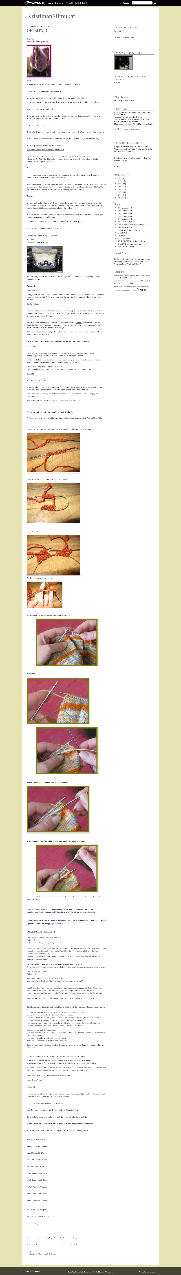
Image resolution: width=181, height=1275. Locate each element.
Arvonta (116, 275)
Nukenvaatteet (125, 284)
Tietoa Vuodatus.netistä (75, 1272)
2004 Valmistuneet (125, 211)
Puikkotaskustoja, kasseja (145, 284)
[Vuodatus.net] (33, 1271)
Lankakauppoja (129, 281)
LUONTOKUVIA (119, 281)
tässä (40, 912)
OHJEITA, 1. (37, 30)
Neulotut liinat (118, 284)
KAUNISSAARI (125, 278)
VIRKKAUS (133, 290)
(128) (122, 192)
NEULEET (146, 280)
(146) (122, 181)
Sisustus (134, 286)
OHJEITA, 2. (122, 236)
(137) (122, 187)
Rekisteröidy (82, 3)
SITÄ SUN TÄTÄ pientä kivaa (129, 244)
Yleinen (142, 289)
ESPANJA (121, 275)
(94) (121, 178)
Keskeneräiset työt (125, 227)
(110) (122, 189)
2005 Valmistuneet (125, 213)
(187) (122, 195)
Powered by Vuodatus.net (147, 1272)
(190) (122, 184)
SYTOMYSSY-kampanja (125, 286)
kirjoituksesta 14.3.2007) (59, 924)
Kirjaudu (126, 3)
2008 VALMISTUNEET (126, 222)
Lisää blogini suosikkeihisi (124, 101)
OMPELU (131, 284)
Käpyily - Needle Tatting (139, 278)
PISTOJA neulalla (124, 238)
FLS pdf (117, 83)
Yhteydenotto (109, 1272)
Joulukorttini (117, 278)
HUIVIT (138, 275)
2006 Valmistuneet (125, 216)
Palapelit (137, 284)
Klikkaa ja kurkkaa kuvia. (124, 38)
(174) (122, 198)
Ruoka (116, 286)
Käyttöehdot (99, 1272)
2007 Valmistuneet (125, 219)
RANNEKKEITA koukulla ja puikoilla (131, 241)
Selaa (71, 3)
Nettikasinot (58, 3)
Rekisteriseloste (89, 1272)
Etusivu (50, 3)
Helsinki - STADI (145, 275)
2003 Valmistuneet (125, 208)
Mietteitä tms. (136, 281)
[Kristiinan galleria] (119, 31)
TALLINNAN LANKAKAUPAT (142, 286)
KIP (132, 278)
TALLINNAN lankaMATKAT (121, 290)
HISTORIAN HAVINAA (130, 275)
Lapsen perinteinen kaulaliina (129, 230)
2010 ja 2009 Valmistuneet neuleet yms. (133, 225)
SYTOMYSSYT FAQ (126, 247)
